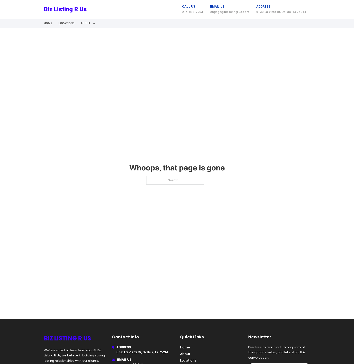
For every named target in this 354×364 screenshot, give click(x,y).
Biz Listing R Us (65, 9)
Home (48, 23)
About (185, 354)
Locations (66, 23)
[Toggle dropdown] (94, 23)
